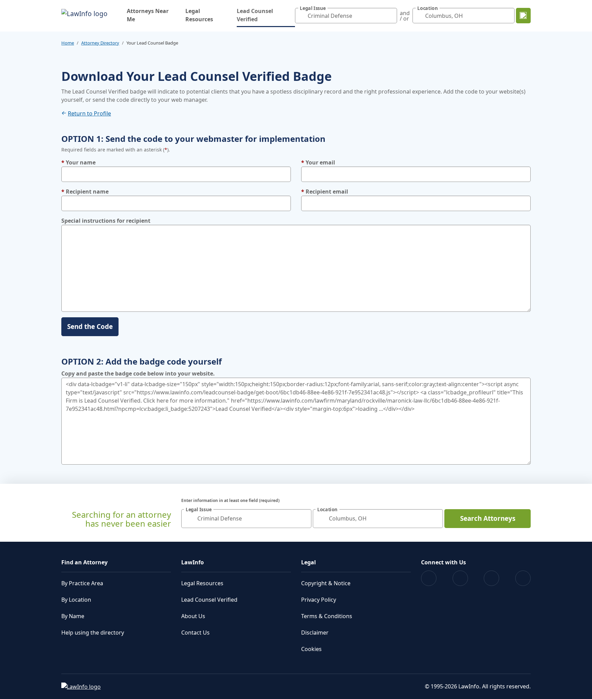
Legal (308, 562)
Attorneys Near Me (148, 15)
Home (67, 43)
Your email (318, 162)
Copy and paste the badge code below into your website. (138, 373)
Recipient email (324, 191)
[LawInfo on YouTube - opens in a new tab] (491, 578)
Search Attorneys (487, 518)
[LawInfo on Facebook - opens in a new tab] (428, 578)
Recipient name (85, 191)
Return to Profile (89, 113)
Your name (78, 162)
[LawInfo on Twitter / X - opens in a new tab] (460, 578)
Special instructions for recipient (105, 220)
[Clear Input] (390, 16)
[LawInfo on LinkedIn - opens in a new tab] (523, 578)
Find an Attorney (84, 562)
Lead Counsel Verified (266, 15)
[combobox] (346, 15)
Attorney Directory (100, 43)
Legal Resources (199, 15)
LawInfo (192, 562)
